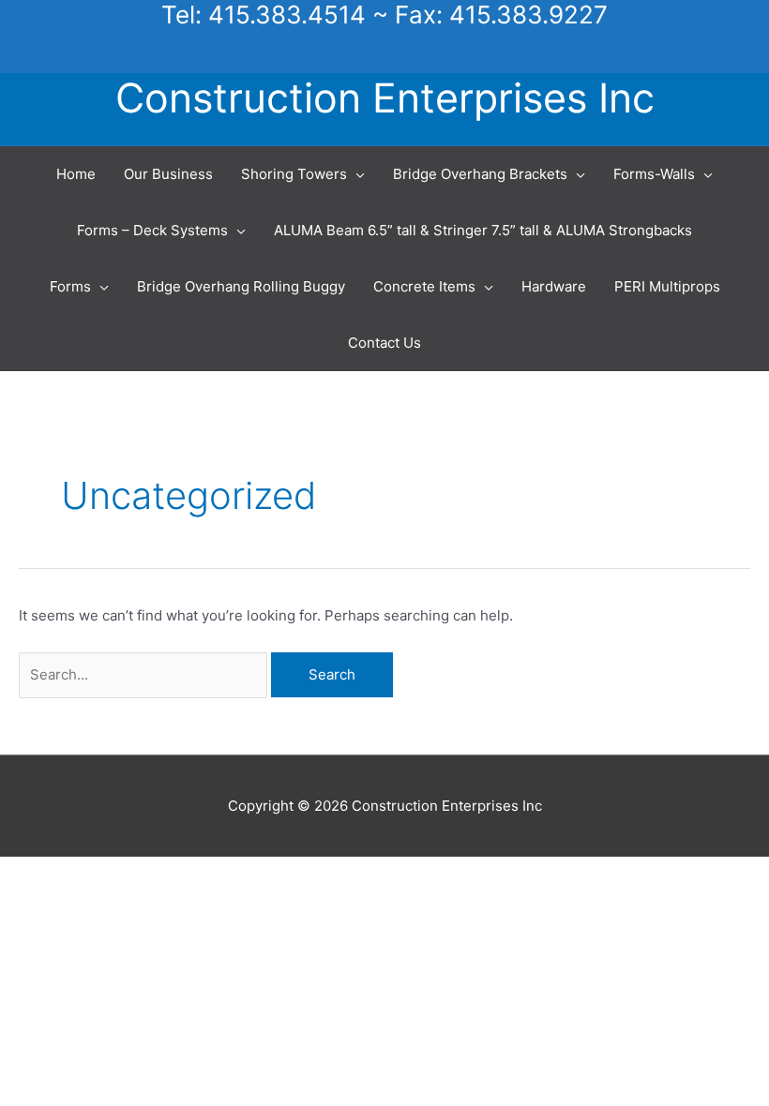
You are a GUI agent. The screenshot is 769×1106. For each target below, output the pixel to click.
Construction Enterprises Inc (385, 97)
